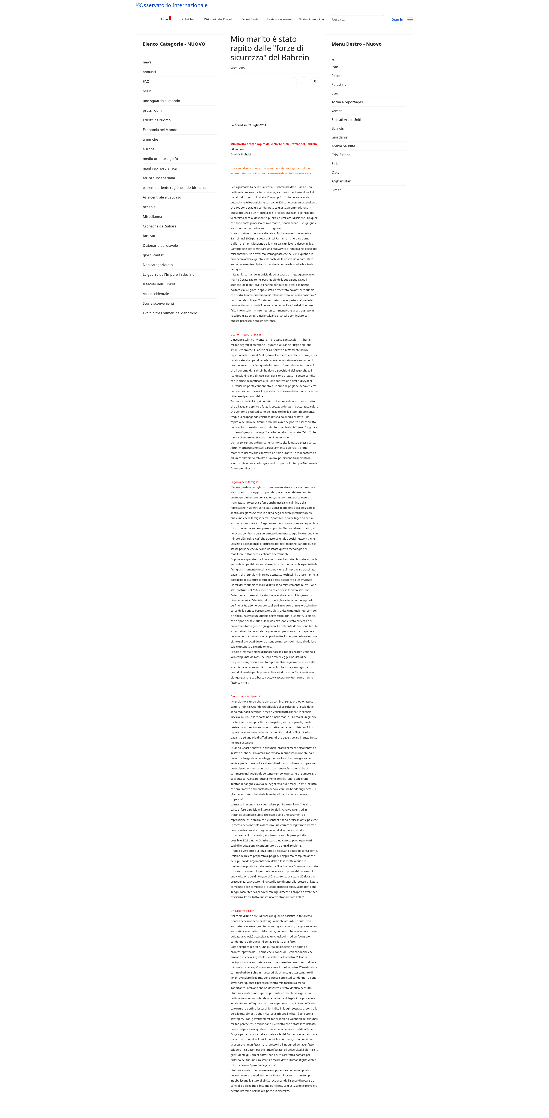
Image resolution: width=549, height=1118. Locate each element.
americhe (150, 139)
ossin (147, 91)
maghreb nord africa (160, 168)
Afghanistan (341, 181)
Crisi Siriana (341, 154)
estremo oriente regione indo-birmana (174, 187)
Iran (335, 67)
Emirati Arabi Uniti (346, 119)
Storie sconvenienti (279, 19)
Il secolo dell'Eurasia (159, 284)
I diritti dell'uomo (157, 120)
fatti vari (149, 235)
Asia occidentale (156, 293)
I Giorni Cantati (250, 19)
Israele (337, 75)
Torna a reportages (347, 102)
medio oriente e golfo (160, 158)
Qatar (336, 172)
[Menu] (410, 19)
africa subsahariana (159, 178)
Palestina (339, 84)
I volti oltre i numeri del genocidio (170, 313)
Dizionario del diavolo (160, 245)
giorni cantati (153, 255)
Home (164, 19)
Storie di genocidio (311, 19)
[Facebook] (294, 80)
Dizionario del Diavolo (218, 19)
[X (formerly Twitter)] (314, 80)
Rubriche (187, 19)
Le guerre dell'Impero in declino (169, 274)
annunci (149, 71)
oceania (149, 207)
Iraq (335, 93)
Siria (335, 163)
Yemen (337, 110)
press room (152, 110)
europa (149, 149)
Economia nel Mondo (160, 129)
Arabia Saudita (343, 146)
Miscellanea (152, 216)
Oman (337, 190)
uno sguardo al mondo (161, 100)
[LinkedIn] (304, 80)
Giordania (340, 137)
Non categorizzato (158, 264)
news (147, 62)
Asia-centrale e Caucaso (162, 197)
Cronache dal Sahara (159, 226)
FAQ (146, 81)
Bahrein (338, 128)
